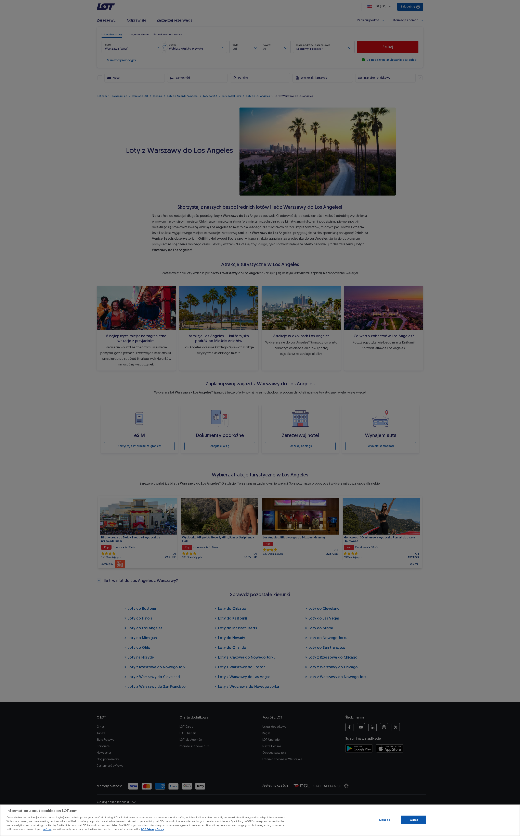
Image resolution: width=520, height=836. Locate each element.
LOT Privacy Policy (152, 829)
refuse (47, 829)
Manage (384, 819)
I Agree (413, 819)
